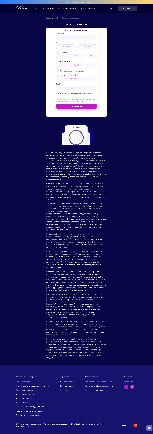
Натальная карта (23, 382)
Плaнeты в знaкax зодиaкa (27, 415)
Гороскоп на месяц (24, 403)
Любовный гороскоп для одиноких (31, 407)
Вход (128, 8)
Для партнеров (66, 386)
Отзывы (63, 390)
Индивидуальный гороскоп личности (32, 386)
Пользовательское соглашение (98, 382)
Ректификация (88, 8)
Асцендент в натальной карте (29, 411)
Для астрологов (67, 382)
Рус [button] (112, 8)
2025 (38, 8)
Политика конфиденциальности (99, 386)
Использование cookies (95, 390)
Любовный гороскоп (25, 390)
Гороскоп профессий (25, 394)
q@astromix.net (130, 382)
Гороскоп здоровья (24, 398)
